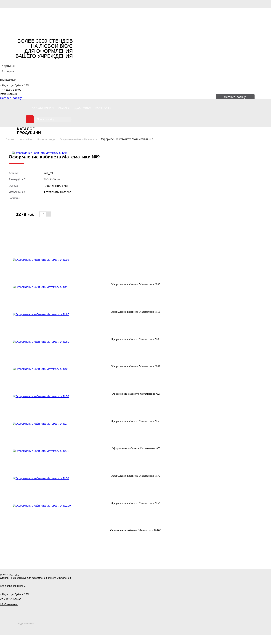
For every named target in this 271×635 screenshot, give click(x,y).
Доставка (82, 107)
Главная (10, 139)
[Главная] (22, 20)
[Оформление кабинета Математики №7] (135, 434)
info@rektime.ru (9, 94)
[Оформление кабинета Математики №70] (135, 462)
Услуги (64, 107)
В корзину (71, 214)
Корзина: (8, 66)
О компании (43, 107)
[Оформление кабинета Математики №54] (135, 489)
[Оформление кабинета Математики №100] (135, 516)
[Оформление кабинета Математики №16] (135, 298)
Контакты (103, 107)
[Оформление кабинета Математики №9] (39, 153)
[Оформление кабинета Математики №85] (135, 325)
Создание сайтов (25, 623)
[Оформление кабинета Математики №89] (135, 352)
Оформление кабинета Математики (78, 139)
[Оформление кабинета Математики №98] (135, 270)
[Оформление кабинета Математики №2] (135, 380)
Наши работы (25, 139)
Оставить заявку (11, 98)
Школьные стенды (46, 139)
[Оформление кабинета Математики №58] (135, 407)
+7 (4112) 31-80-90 (10, 89)
